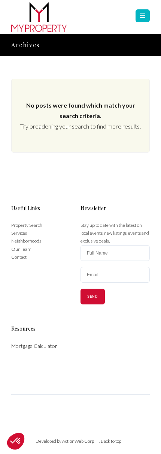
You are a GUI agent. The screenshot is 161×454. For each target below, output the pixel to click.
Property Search (26, 225)
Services (19, 233)
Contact (19, 257)
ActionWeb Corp (78, 441)
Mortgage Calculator (34, 346)
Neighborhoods (26, 241)
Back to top (111, 441)
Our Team (21, 249)
